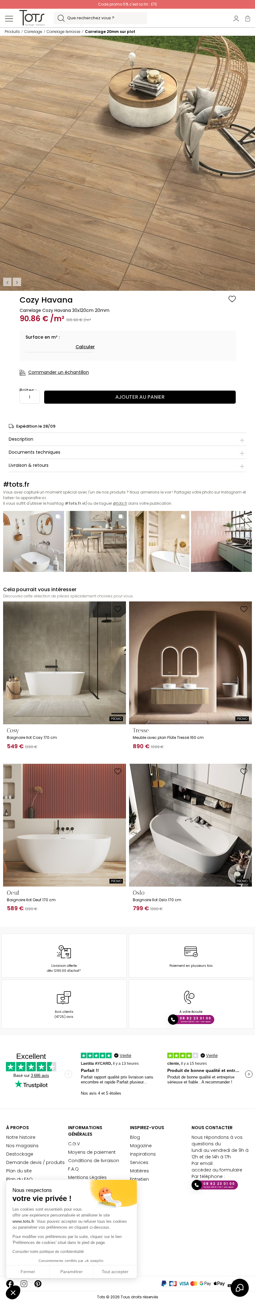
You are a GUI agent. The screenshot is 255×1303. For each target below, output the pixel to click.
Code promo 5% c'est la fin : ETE (127, 4)
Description (21, 439)
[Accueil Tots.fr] (31, 18)
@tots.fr (120, 503)
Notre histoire (20, 1137)
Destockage (19, 1154)
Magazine (141, 1146)
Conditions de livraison (93, 1160)
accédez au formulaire (217, 1170)
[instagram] (24, 1283)
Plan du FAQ (19, 1179)
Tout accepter (115, 1271)
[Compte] (236, 18)
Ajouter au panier (140, 397)
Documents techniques (34, 452)
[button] (13, 1292)
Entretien (139, 1179)
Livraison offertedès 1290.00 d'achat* (64, 968)
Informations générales (85, 1130)
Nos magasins (22, 1146)
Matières (139, 1171)
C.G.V (74, 1144)
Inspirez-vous (147, 1127)
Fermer (28, 1271)
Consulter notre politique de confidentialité (48, 1252)
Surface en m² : (43, 337)
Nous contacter (212, 1127)
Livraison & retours (29, 465)
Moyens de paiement (92, 1152)
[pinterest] (38, 1283)
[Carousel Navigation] (12, 282)
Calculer (85, 347)
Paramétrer (71, 1271)
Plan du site (19, 1171)
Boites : (28, 390)
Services (139, 1162)
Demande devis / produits (35, 1162)
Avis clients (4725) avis (63, 1014)
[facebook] (10, 1283)
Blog (135, 1137)
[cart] (247, 18)
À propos (17, 1127)
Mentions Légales (87, 1177)
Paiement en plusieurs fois (191, 965)
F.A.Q (73, 1169)
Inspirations (143, 1154)
